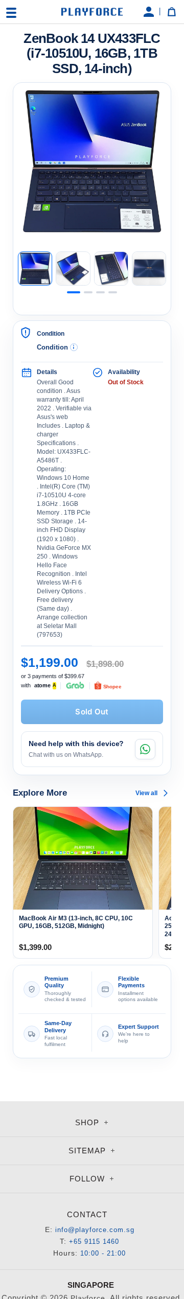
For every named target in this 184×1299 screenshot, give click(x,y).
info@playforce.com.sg (94, 1230)
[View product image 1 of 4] (35, 268)
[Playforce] (92, 12)
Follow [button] (88, 1178)
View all (146, 793)
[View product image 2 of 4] (73, 268)
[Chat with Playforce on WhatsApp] (145, 749)
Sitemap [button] (88, 1150)
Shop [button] (88, 1122)
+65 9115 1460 (94, 1241)
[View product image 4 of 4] (149, 268)
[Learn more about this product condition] (74, 347)
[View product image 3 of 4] (111, 268)
